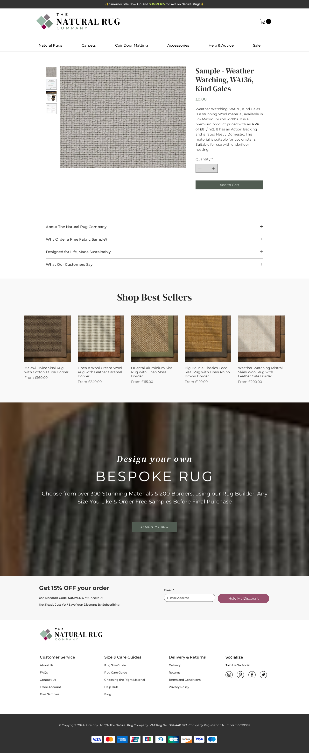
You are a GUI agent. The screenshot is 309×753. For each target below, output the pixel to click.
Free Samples (49, 694)
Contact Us (48, 679)
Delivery (175, 665)
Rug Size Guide (115, 665)
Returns (174, 672)
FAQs (44, 672)
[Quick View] (47, 339)
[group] (154, 350)
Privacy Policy (179, 687)
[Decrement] (199, 168)
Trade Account (50, 687)
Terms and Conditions (185, 679)
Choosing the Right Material (124, 679)
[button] (266, 21)
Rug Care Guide (115, 672)
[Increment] (214, 168)
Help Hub (111, 687)
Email (169, 590)
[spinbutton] (206, 168)
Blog (107, 694)
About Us (46, 665)
